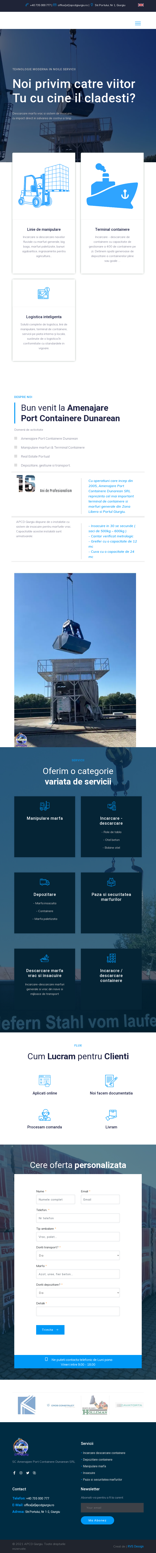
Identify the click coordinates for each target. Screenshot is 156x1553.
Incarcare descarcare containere (103, 1453)
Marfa (40, 1266)
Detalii (40, 1303)
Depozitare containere (96, 1459)
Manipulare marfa (93, 1466)
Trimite (48, 1330)
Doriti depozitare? (48, 1284)
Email (84, 1191)
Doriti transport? (47, 1247)
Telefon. (41, 1210)
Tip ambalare (45, 1228)
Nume (40, 1191)
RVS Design (136, 1546)
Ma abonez (97, 1520)
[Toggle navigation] (138, 23)
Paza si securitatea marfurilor (101, 1479)
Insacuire (88, 1473)
